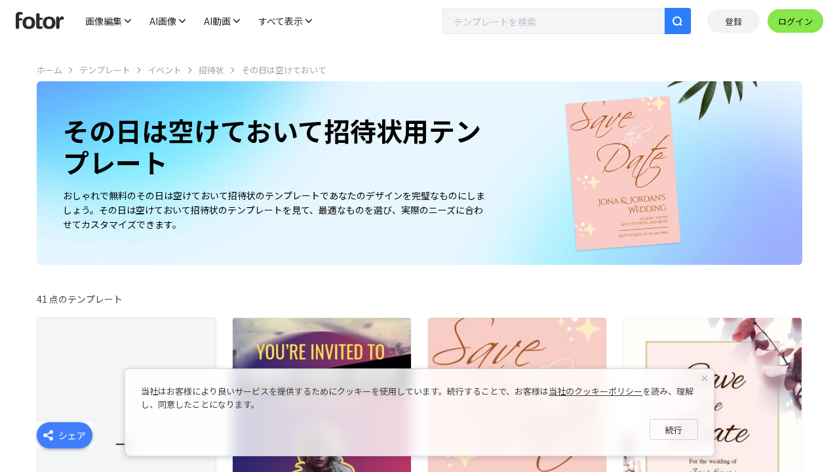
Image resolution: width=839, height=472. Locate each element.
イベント (164, 70)
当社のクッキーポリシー (595, 391)
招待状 (211, 70)
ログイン (795, 21)
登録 (733, 21)
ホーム (49, 70)
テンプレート (104, 70)
